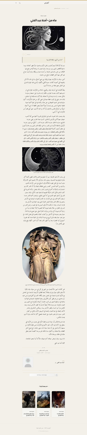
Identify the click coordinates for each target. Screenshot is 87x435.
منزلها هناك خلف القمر (45, 128)
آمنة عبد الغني (60, 363)
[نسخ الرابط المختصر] (56, 375)
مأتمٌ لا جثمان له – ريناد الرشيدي (60, 414)
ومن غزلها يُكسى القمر (33, 138)
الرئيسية (67, 8)
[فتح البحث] (19, 3)
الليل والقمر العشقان (56, 131)
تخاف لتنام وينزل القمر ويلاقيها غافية (33, 141)
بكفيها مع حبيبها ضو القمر (56, 141)
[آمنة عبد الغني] (28, 362)
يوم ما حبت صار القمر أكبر (39, 131)
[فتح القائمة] (16, 3)
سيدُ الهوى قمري (57, 135)
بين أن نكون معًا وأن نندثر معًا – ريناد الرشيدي (29, 414)
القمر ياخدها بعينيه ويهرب (47, 144)
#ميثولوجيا (38, 352)
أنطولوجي (46, 3)
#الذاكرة (42, 352)
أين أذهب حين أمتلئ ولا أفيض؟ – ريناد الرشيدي (44, 414)
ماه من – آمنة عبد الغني (43, 350)
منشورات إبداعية (63, 8)
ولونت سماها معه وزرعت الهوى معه (42, 135)
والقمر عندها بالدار (33, 128)
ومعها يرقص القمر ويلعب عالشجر (49, 138)
